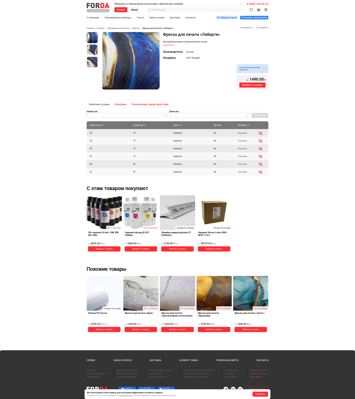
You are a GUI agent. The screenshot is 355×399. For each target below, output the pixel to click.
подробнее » (169, 45)
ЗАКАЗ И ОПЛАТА (122, 360)
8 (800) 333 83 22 (257, 3)
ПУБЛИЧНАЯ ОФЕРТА (227, 360)
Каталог (101, 28)
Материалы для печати (119, 28)
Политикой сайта (125, 395)
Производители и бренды (118, 17)
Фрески (136, 28)
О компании (93, 17)
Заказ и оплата (156, 17)
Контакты (191, 17)
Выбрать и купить (252, 85)
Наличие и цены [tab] (99, 104)
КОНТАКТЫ (262, 360)
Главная (90, 28)
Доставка (175, 17)
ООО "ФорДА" (193, 58)
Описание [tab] (120, 104)
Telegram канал (228, 17)
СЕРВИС (91, 360)
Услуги (140, 17)
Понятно (260, 394)
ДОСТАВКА (155, 360)
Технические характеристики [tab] (149, 104)
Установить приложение (254, 17)
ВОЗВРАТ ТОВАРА (189, 360)
